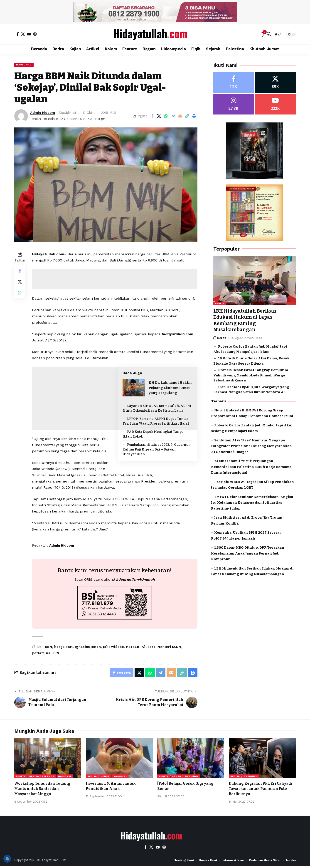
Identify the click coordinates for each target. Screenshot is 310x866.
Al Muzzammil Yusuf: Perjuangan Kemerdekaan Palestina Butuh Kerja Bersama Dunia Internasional (251, 467)
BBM (48, 647)
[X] (23, 34)
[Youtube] (275, 104)
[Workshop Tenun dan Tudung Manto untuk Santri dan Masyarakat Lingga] (47, 758)
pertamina (41, 653)
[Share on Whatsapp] (166, 116)
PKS (55, 653)
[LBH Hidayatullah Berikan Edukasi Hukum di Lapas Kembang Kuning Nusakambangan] (254, 280)
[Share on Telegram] (173, 116)
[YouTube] (29, 34)
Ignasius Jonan (88, 647)
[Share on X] (159, 116)
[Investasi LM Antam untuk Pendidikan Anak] (119, 758)
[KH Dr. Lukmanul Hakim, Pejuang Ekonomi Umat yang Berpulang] (134, 387)
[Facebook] (17, 34)
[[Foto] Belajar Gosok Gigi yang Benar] (190, 758)
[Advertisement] (114, 279)
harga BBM (63, 647)
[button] (269, 34)
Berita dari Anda (41, 776)
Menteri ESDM (169, 647)
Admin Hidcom (42, 113)
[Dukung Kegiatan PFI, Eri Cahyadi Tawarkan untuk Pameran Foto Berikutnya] (262, 758)
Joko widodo (113, 647)
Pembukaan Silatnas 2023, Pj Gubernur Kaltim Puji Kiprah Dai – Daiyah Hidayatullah (156, 449)
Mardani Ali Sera (140, 647)
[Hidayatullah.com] (155, 34)
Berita (219, 303)
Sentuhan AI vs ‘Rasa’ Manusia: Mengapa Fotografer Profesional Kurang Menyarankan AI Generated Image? (251, 446)
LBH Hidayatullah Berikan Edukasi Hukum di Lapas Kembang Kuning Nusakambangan (244, 320)
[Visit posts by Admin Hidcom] (21, 116)
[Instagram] (35, 34)
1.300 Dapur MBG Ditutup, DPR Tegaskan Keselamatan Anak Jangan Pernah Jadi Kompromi (247, 553)
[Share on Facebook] (152, 116)
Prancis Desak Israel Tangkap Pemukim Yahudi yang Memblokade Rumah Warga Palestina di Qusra (250, 375)
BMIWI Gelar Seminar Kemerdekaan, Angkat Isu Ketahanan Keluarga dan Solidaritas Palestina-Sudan (252, 502)
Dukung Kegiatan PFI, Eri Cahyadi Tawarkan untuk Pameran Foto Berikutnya (260, 788)
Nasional (24, 64)
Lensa (105, 776)
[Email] (180, 116)
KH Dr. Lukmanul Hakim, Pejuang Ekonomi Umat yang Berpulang (170, 388)
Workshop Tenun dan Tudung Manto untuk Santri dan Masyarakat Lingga (42, 788)
